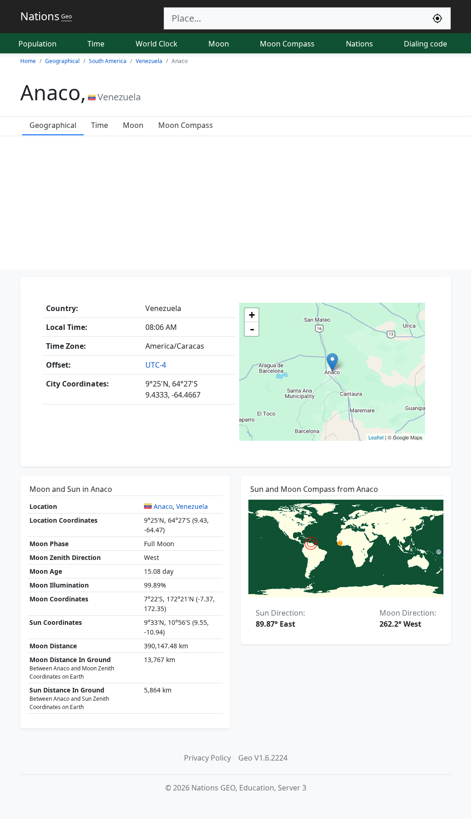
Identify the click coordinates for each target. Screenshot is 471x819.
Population (37, 44)
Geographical (52, 125)
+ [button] (252, 315)
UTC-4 (155, 365)
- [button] (252, 329)
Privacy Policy (207, 758)
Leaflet (376, 437)
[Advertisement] (235, 205)
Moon (218, 44)
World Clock (157, 44)
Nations (359, 44)
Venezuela (192, 506)
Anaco (163, 506)
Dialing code (425, 44)
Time (95, 44)
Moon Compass (287, 44)
